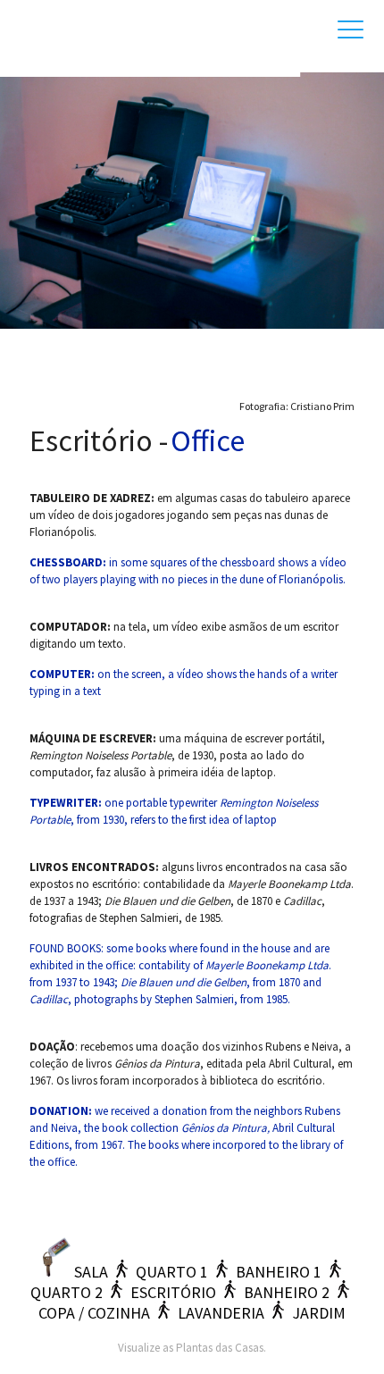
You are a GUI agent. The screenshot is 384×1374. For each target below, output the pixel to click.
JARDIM (319, 1313)
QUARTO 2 (66, 1292)
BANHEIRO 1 (278, 1271)
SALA (91, 1271)
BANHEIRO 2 (287, 1292)
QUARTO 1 (172, 1271)
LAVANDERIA (221, 1313)
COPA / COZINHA (94, 1313)
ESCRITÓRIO (173, 1292)
